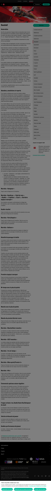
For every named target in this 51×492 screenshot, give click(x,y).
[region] (25, 486)
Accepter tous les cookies (40, 489)
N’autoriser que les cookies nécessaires (23, 489)
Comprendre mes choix (7, 489)
